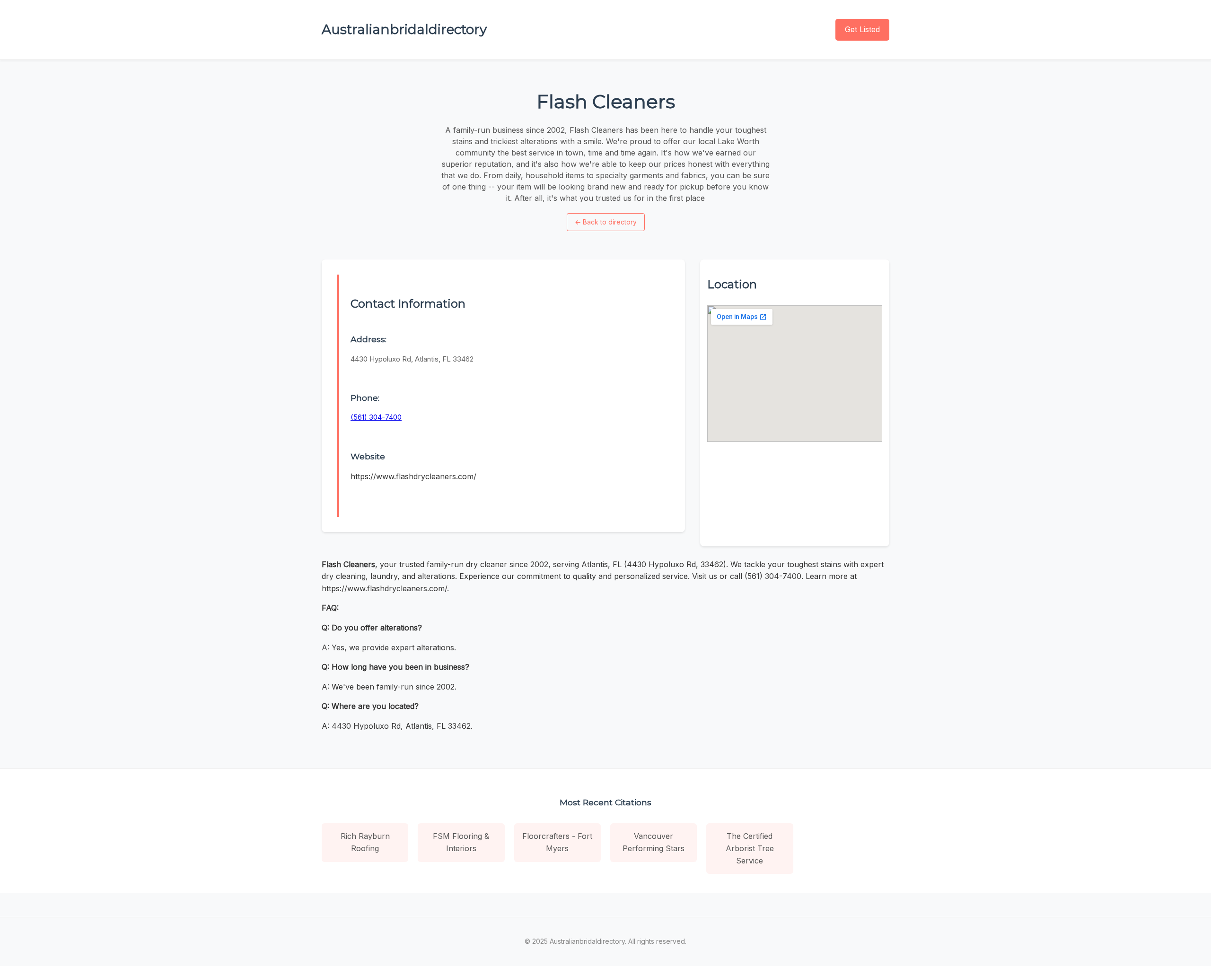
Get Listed (862, 29)
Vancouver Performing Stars (653, 842)
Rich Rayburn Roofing (365, 842)
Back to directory (606, 222)
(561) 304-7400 (376, 417)
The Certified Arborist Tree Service (750, 848)
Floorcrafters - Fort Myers (557, 842)
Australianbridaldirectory (404, 29)
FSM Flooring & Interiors (461, 842)
